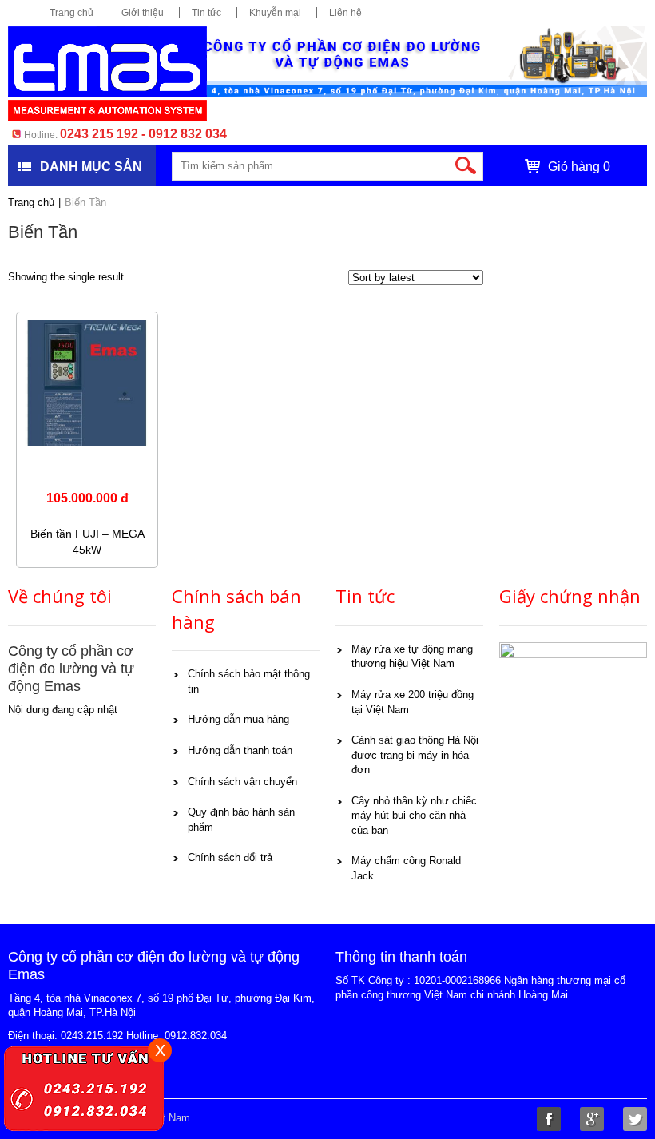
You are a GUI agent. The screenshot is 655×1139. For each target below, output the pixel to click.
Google (592, 1119)
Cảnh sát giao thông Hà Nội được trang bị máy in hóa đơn (414, 755)
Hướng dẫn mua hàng (238, 719)
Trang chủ (71, 12)
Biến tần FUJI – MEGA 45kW (87, 541)
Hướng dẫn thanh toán (240, 750)
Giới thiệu (142, 12)
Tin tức (206, 12)
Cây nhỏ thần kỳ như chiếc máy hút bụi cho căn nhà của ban (414, 815)
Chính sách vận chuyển (242, 782)
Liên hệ (345, 12)
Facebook (549, 1119)
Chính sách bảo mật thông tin (249, 681)
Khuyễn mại (275, 12)
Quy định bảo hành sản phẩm (241, 819)
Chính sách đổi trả (230, 857)
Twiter (635, 1119)
